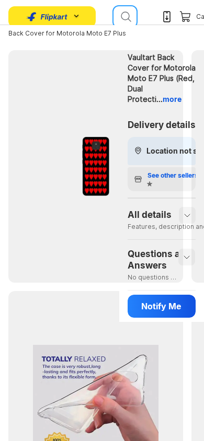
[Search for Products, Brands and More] (125, 16)
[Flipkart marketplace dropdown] (47, 16)
